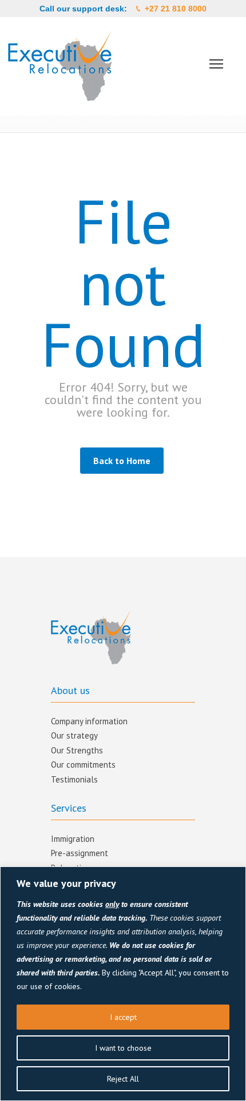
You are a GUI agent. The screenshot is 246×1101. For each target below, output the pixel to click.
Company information (89, 721)
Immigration (72, 838)
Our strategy (74, 735)
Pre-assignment (79, 853)
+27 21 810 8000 (176, 8)
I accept (123, 1017)
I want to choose (123, 1048)
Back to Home (121, 460)
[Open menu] (216, 64)
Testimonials (74, 779)
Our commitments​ (83, 764)
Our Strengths (77, 750)
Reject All (123, 1079)
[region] (123, 983)
